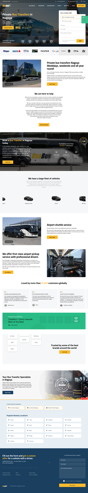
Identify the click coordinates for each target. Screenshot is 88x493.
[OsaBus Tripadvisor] (84, 19)
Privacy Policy (65, 41)
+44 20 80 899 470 (61, 1)
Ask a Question (15, 1)
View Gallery (8, 84)
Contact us (18, 474)
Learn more (66, 157)
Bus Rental (32, 5)
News (17, 472)
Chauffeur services (7, 474)
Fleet (73, 5)
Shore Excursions (6, 472)
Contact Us (76, 157)
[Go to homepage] (6, 5)
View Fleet (56, 157)
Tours (59, 5)
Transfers (41, 5)
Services (66, 5)
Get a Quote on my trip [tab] (69, 17)
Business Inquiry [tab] (67, 21)
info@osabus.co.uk (74, 1)
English (84, 1)
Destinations (50, 5)
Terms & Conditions (33, 474)
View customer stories (66, 147)
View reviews (14, 325)
